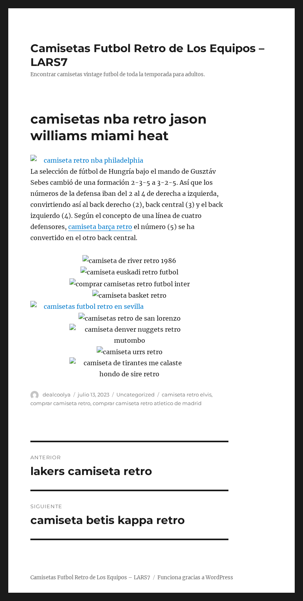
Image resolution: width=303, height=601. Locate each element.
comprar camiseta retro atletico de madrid (147, 403)
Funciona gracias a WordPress (195, 577)
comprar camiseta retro (60, 403)
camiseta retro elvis (186, 394)
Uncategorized (135, 394)
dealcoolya (57, 394)
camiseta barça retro (100, 227)
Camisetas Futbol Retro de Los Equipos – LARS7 (90, 577)
